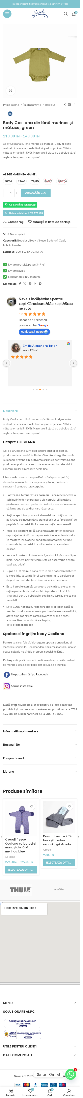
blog (9, 660)
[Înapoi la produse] (69, 104)
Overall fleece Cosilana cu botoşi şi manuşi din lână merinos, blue (20, 845)
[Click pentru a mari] (10, 90)
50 (23, 251)
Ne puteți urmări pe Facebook (29, 674)
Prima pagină (11, 104)
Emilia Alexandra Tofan (40, 345)
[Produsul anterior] (64, 104)
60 (28, 251)
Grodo (47, 849)
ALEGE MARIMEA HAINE (19, 174)
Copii (62, 240)
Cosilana (10, 856)
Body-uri (52, 240)
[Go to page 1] (36, 389)
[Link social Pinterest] (30, 284)
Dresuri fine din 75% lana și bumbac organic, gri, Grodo (57, 840)
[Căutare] (66, 14)
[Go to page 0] (33, 389)
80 (36, 251)
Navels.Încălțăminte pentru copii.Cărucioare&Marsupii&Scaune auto (46, 303)
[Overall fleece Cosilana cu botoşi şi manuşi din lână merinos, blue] (21, 818)
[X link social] (24, 284)
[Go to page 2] (40, 389)
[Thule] (21, 890)
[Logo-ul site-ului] (40, 13)
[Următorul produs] (74, 104)
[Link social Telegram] (40, 284)
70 (32, 251)
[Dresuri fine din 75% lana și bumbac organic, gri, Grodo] (59, 817)
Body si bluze (37, 240)
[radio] (8, 181)
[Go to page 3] (43, 389)
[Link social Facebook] (19, 284)
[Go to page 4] (46, 389)
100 (18, 251)
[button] (79, 837)
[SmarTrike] (59, 890)
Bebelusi (50, 104)
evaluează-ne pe (32, 331)
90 (41, 251)
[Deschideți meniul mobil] (7, 14)
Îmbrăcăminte (32, 104)
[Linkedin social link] (35, 284)
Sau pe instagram (21, 686)
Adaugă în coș (36, 192)
